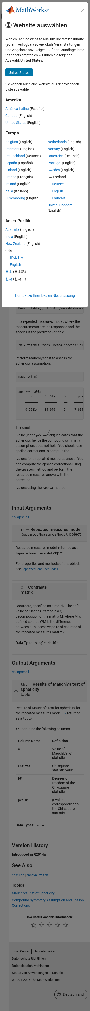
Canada (12, 116)
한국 (9, 279)
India (9, 237)
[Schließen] (82, 10)
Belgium (12, 142)
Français (59, 198)
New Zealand (16, 244)
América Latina (17, 109)
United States (16, 123)
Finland (11, 170)
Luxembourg (15, 198)
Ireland (11, 184)
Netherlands (57, 142)
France (11, 177)
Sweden (54, 170)
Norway (54, 149)
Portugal (54, 163)
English (57, 191)
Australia (13, 229)
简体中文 (17, 258)
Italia (9, 191)
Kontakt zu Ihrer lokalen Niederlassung (45, 296)
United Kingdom (60, 205)
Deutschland (15, 156)
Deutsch (58, 184)
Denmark (13, 149)
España (11, 163)
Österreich (56, 156)
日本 (9, 272)
